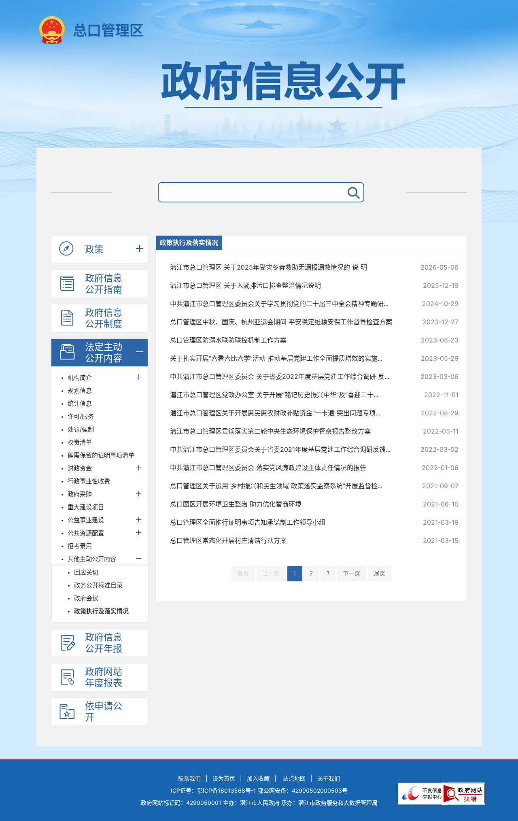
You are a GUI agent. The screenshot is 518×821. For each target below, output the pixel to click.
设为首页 (223, 778)
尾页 (379, 573)
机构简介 (80, 377)
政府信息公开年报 (103, 643)
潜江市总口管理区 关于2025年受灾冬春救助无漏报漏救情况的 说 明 (287, 267)
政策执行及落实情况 (101, 611)
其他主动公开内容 (92, 559)
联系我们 (189, 778)
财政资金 (80, 468)
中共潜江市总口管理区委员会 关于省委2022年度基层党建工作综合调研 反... (287, 376)
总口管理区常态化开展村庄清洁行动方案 (287, 540)
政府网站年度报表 (103, 677)
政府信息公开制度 (103, 318)
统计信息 (80, 403)
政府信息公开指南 (103, 283)
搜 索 (352, 192)
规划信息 (80, 390)
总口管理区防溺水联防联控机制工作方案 (287, 340)
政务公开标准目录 (98, 585)
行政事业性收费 (89, 481)
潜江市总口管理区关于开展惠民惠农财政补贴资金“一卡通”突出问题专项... (287, 413)
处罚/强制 (81, 429)
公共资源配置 (86, 533)
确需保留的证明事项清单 (101, 455)
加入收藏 (258, 778)
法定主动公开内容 (103, 352)
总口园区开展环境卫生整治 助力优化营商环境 (287, 504)
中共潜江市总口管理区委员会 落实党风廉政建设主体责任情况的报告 (287, 468)
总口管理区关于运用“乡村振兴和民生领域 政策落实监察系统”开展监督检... (287, 486)
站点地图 (294, 778)
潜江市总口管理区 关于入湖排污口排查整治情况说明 (287, 285)
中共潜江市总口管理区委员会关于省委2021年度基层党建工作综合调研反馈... (287, 449)
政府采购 (80, 494)
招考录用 (80, 546)
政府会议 (86, 598)
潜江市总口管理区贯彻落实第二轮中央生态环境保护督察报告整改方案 (287, 431)
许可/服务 (81, 416)
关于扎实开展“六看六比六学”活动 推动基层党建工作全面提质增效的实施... (287, 358)
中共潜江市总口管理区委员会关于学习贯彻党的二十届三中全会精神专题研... (287, 304)
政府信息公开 (259, 100)
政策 (94, 249)
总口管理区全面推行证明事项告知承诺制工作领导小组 (287, 522)
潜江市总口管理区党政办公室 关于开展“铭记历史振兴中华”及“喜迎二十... (287, 395)
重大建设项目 (86, 507)
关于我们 (328, 778)
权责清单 (80, 442)
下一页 (351, 573)
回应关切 (86, 572)
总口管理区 (108, 30)
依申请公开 (103, 711)
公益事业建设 (86, 520)
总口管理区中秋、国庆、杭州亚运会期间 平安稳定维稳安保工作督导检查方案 (287, 322)
